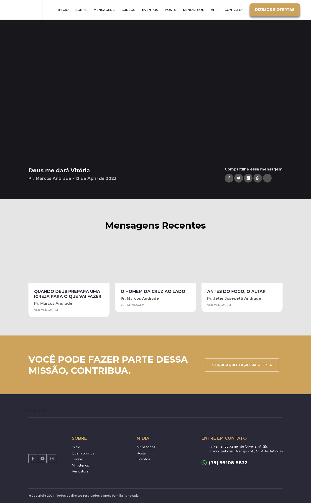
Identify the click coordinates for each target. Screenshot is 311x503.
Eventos (150, 10)
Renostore (193, 10)
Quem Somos (83, 453)
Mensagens (104, 10)
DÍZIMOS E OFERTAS (275, 10)
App (214, 10)
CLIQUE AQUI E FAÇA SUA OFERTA (242, 365)
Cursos (128, 10)
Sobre (81, 10)
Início (63, 10)
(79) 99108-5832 (228, 462)
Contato (233, 10)
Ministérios (80, 465)
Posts (170, 10)
